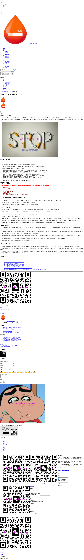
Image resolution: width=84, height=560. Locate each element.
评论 (7, 115)
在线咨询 (2, 554)
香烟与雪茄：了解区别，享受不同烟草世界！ (12, 327)
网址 (1, 367)
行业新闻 (7, 56)
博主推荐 (4, 86)
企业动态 (7, 57)
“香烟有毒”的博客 (33, 43)
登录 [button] (1, 2)
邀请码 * (59, 485)
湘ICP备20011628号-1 (62, 467)
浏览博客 (4, 79)
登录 (59, 470)
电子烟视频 (5, 63)
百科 (4, 60)
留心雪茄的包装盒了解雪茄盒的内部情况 (11, 332)
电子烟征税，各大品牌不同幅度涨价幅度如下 (14, 262)
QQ (1, 369)
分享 (1, 307)
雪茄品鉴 (7, 52)
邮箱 (1, 365)
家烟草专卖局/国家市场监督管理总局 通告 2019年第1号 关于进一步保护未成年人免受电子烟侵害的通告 (25, 269)
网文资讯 (4, 80)
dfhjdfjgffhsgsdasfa (9, 321)
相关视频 (4, 5)
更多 (1, 114)
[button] (42, 46)
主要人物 (4, 4)
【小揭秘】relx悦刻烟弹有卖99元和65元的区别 (14, 265)
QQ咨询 (2, 552)
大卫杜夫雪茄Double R (7, 328)
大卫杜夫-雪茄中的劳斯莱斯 (8, 329)
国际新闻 (4, 88)
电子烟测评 (5, 89)
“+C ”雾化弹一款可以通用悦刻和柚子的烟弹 (12, 337)
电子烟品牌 (5, 85)
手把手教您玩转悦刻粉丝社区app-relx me (11, 338)
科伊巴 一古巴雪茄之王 (7, 331)
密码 (59, 475)
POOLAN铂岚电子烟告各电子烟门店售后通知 (14, 264)
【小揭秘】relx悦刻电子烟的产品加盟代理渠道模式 (15, 266)
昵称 (1, 363)
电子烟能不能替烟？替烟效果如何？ (10, 340)
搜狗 (12, 74)
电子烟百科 (7, 61)
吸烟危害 (7, 54)
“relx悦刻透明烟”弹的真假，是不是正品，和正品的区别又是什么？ (18, 268)
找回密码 (66, 470)
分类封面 (4, 448)
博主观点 (7, 51)
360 (12, 73)
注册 (62, 470)
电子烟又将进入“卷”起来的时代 (11, 263)
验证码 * (32, 488)
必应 (12, 72)
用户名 (59, 473)
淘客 (4, 6)
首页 (4, 48)
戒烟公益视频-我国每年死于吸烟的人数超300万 (12, 339)
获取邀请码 (32, 486)
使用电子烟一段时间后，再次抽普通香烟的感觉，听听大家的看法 (16, 342)
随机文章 (4, 449)
